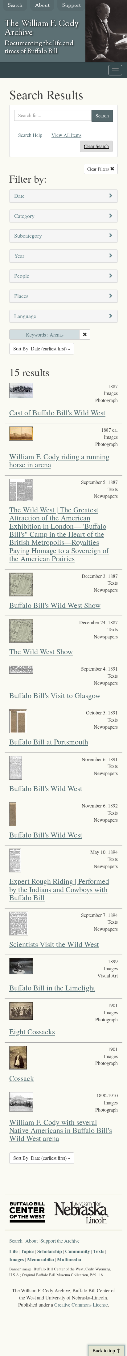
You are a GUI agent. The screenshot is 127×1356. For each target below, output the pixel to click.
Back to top (103, 1350)
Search (15, 5)
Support (71, 5)
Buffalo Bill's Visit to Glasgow (54, 695)
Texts (98, 1251)
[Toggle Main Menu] (115, 70)
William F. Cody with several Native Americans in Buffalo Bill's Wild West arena (60, 1130)
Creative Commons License (81, 1304)
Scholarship (49, 1251)
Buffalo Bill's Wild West (45, 788)
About (42, 5)
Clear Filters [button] (102, 169)
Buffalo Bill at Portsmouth (48, 742)
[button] (63, 196)
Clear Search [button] (96, 146)
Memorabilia (40, 1259)
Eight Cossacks (32, 1031)
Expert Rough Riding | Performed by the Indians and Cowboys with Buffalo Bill (59, 889)
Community (77, 1251)
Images (16, 1259)
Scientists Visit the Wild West (54, 944)
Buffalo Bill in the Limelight (52, 988)
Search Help (30, 135)
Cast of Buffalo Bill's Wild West (57, 412)
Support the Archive (60, 1240)
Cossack (21, 1078)
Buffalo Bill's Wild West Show (54, 605)
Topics (27, 1251)
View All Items (66, 135)
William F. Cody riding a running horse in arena (59, 460)
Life (13, 1251)
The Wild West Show (41, 651)
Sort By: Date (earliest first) (40, 348)
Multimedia (69, 1259)
